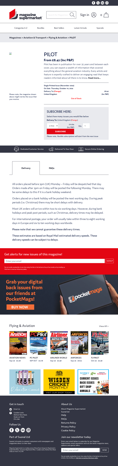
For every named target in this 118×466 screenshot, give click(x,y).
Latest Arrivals (80, 28)
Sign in (84, 15)
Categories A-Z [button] (20, 28)
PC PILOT (34, 357)
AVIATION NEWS (17, 357)
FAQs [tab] (51, 168)
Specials (100, 28)
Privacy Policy (68, 426)
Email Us (17, 409)
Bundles (40, 28)
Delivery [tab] (26, 168)
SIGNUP (109, 261)
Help (63, 415)
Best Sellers (59, 28)
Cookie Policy (68, 430)
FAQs (64, 418)
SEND (104, 450)
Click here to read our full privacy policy (15, 269)
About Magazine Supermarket (73, 409)
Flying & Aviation (22, 325)
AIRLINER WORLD (58, 357)
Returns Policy (68, 422)
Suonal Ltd (65, 412)
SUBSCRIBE (60, 131)
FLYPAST (95, 357)
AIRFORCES (76, 357)
